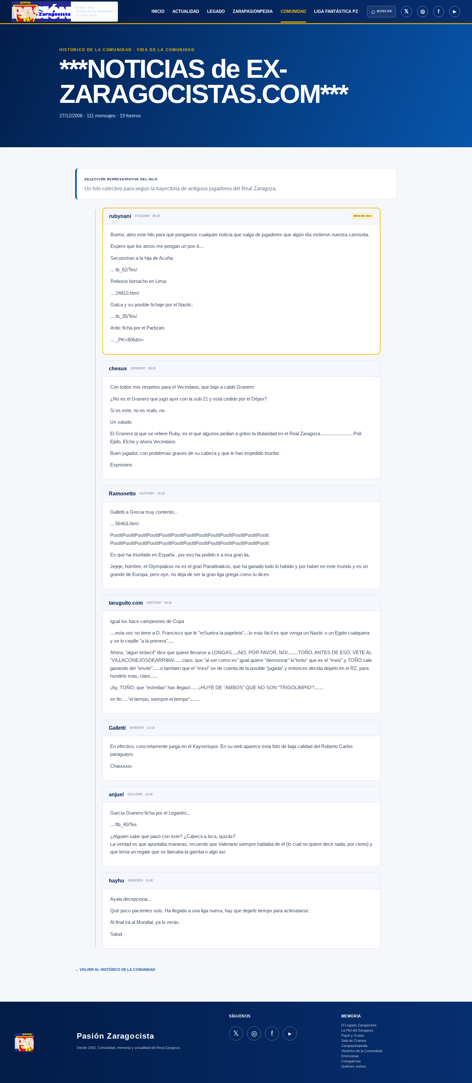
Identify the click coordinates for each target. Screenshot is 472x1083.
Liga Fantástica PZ (336, 11)
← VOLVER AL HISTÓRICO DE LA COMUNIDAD (115, 969)
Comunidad (293, 11)
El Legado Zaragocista (358, 1025)
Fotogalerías (351, 1061)
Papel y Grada (352, 1035)
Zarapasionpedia (253, 11)
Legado (216, 11)
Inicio (158, 11)
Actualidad (185, 11)
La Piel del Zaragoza (357, 1030)
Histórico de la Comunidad (361, 1051)
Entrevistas (350, 1056)
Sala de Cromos (353, 1040)
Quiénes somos (353, 1066)
